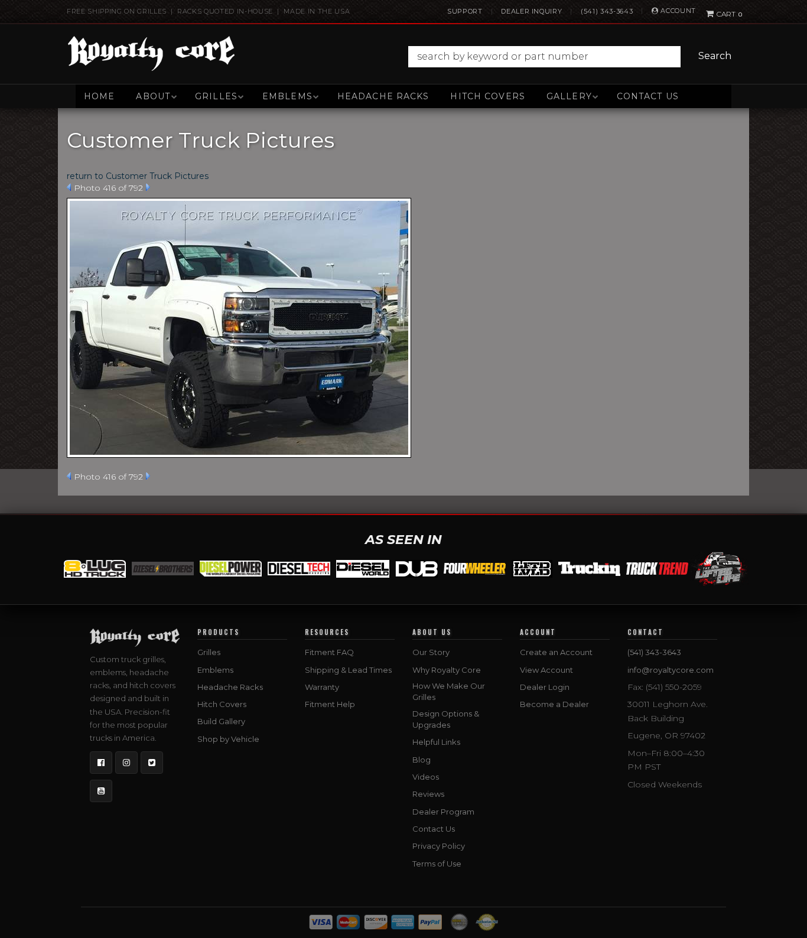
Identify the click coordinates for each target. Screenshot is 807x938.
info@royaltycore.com (670, 670)
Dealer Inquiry (531, 11)
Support (465, 11)
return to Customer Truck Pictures (138, 176)
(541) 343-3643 (607, 11)
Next (148, 187)
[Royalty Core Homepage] (151, 53)
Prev (69, 187)
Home (99, 96)
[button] (572, 56)
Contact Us (648, 96)
